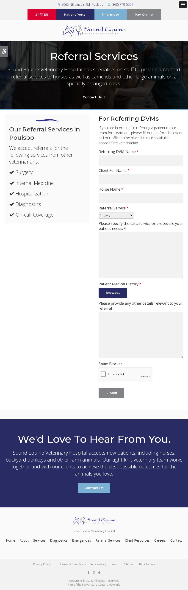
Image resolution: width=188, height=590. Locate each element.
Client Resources (137, 540)
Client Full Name (114, 170)
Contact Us (92, 97)
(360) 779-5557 (122, 4)
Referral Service (114, 208)
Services (39, 540)
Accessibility (98, 564)
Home (10, 540)
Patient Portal (75, 14)
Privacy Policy (42, 564)
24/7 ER (41, 14)
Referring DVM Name (119, 151)
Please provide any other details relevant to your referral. (140, 306)
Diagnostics (58, 540)
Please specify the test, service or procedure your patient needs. (141, 226)
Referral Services (108, 540)
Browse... (112, 293)
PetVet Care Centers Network (101, 585)
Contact (176, 540)
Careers (160, 540)
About (24, 540)
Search (115, 564)
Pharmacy (110, 14)
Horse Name (111, 189)
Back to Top (147, 564)
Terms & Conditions (73, 564)
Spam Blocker (110, 363)
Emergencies (81, 540)
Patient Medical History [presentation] (120, 284)
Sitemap (129, 564)
